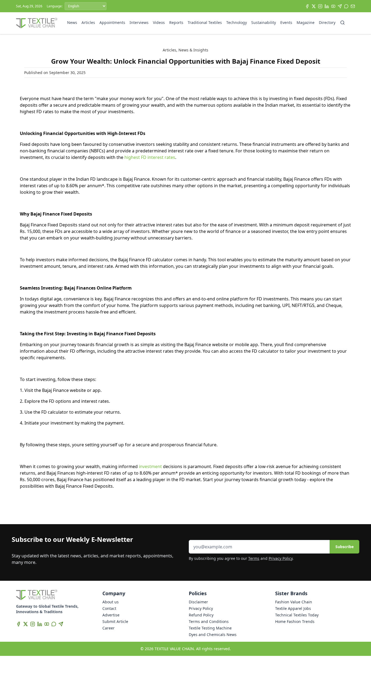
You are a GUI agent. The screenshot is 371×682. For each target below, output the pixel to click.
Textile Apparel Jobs (293, 608)
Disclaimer (198, 601)
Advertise (111, 615)
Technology (236, 22)
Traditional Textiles (205, 22)
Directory (327, 22)
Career (108, 628)
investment (150, 466)
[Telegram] (340, 6)
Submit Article (115, 621)
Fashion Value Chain (293, 601)
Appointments (112, 22)
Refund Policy (201, 615)
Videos (159, 22)
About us (110, 601)
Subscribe (344, 546)
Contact (109, 608)
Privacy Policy (281, 558)
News (72, 22)
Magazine (306, 22)
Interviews (139, 22)
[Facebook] (307, 6)
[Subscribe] (353, 6)
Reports (176, 22)
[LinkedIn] (327, 6)
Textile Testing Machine (210, 628)
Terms (253, 558)
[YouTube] (333, 6)
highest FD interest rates (149, 157)
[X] (314, 6)
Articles (88, 22)
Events (286, 22)
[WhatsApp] (346, 6)
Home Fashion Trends (295, 621)
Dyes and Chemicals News (213, 634)
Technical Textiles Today (297, 615)
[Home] (36, 23)
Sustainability (263, 22)
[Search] (342, 22)
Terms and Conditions (209, 621)
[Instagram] (320, 6)
